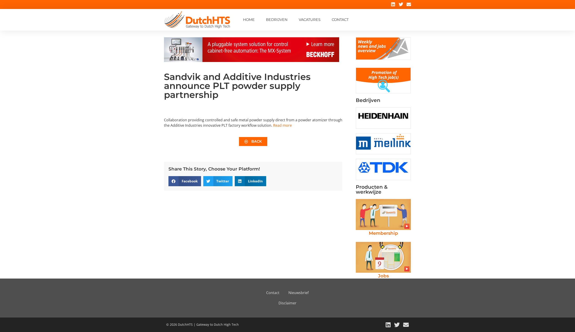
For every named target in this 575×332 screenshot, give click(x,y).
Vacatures (310, 20)
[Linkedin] (393, 4)
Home (249, 20)
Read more (282, 125)
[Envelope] (409, 4)
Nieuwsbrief (298, 292)
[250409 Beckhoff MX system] (251, 60)
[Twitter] (401, 4)
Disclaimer (287, 303)
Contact (340, 20)
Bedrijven (277, 20)
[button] (184, 181)
